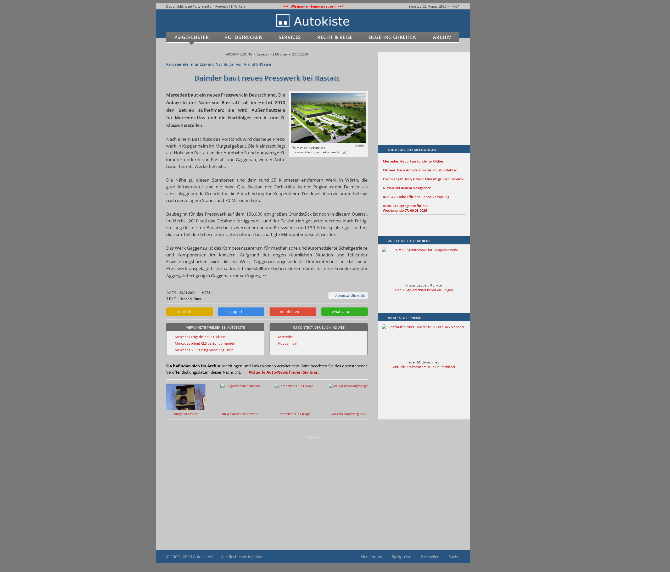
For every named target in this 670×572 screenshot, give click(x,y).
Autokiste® (203, 556)
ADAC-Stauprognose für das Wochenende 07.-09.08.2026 (405, 208)
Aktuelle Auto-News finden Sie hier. (284, 372)
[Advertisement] (424, 90)
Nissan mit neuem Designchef (407, 188)
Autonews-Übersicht (349, 295)
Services (290, 37)
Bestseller (430, 556)
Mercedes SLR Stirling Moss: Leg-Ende (204, 349)
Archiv (442, 37)
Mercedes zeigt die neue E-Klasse (200, 336)
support (234, 311)
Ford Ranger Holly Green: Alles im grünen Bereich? (423, 179)
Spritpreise (401, 556)
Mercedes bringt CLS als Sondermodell (204, 343)
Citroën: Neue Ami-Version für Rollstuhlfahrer (420, 170)
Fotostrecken (244, 37)
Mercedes (285, 336)
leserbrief (184, 311)
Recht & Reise (335, 37)
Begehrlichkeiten (393, 37)
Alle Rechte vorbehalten (242, 556)
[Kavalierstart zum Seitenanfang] (481, 557)
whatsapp (339, 311)
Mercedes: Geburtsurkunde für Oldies (413, 161)
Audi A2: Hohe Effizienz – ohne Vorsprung (416, 196)
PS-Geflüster (191, 37)
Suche (454, 556)
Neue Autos (371, 556)
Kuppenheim (288, 343)
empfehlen (288, 311)
